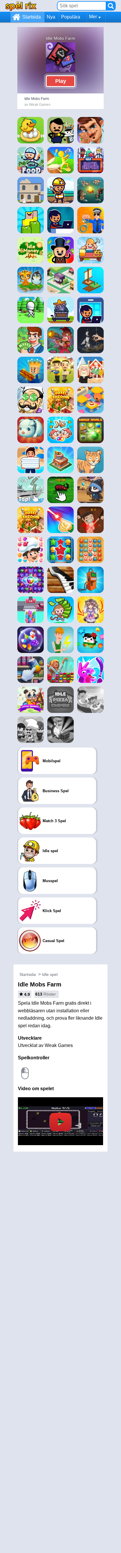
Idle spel (50, 974)
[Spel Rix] (20, 6)
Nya (51, 16)
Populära (70, 16)
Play (60, 81)
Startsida (31, 16)
